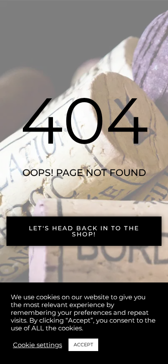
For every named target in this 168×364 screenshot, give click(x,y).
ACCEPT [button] (83, 345)
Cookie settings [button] (37, 345)
